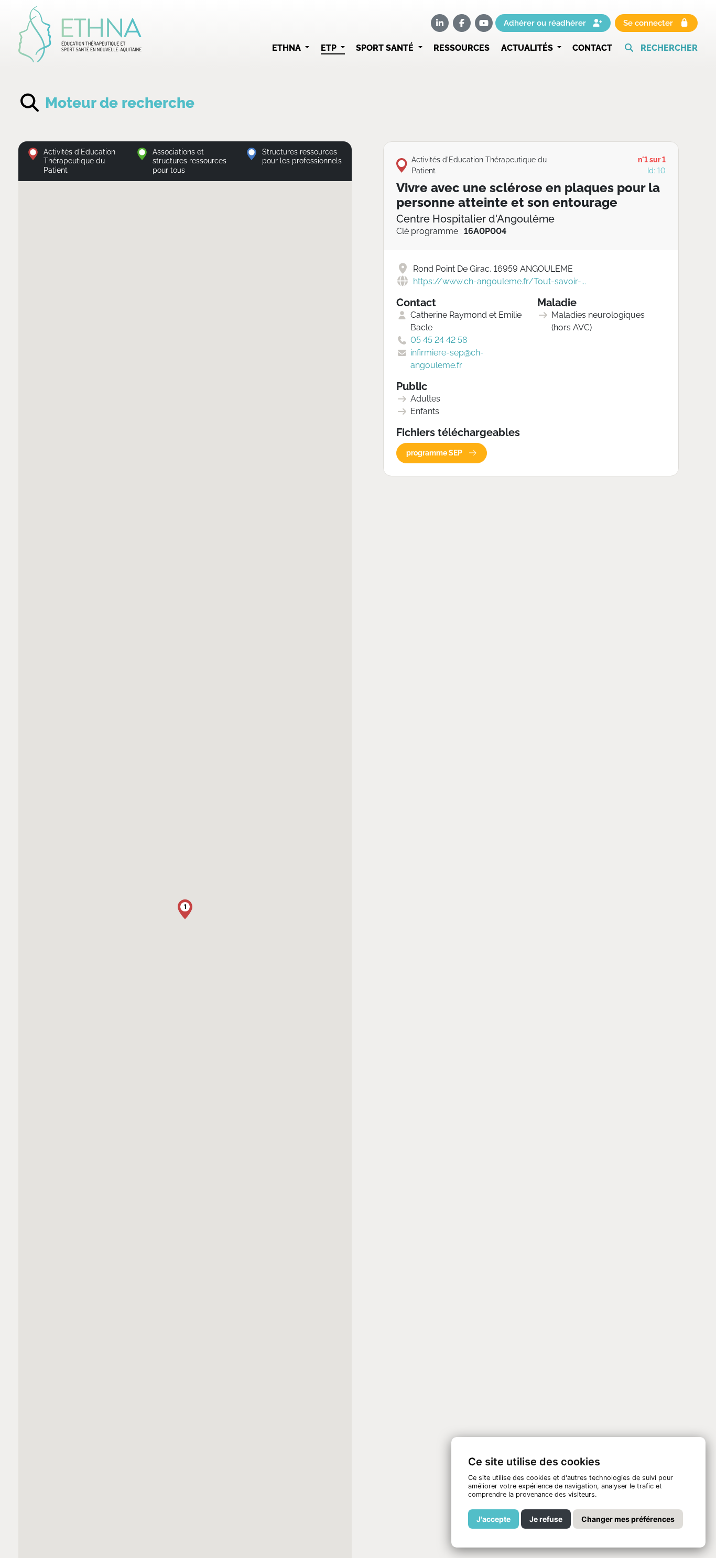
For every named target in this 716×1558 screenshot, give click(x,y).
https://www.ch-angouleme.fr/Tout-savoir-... (499, 281)
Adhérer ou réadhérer (546, 23)
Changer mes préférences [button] (628, 1519)
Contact (592, 48)
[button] (661, 48)
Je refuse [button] (545, 1519)
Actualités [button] (528, 48)
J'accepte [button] (493, 1519)
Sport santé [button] (386, 48)
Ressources (461, 48)
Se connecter (649, 23)
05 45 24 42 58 (438, 340)
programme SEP (435, 453)
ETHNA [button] (287, 48)
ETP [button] (330, 48)
